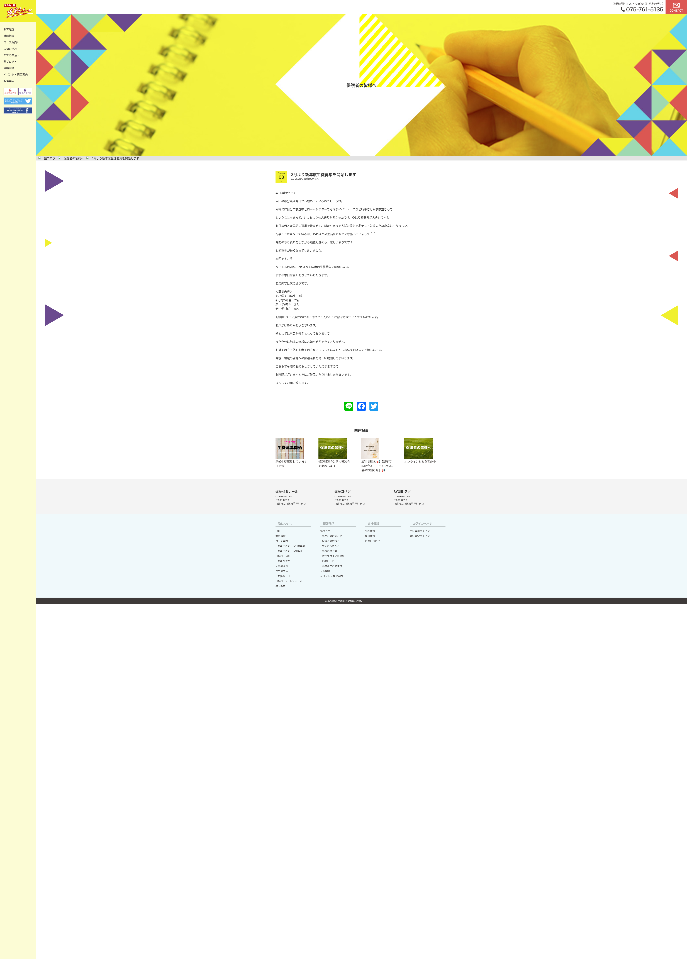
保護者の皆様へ (331, 541)
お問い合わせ (372, 541)
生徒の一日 (283, 576)
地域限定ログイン (420, 536)
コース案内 (11, 42)
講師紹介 (9, 36)
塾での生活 (11, 55)
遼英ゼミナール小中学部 (291, 546)
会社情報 (370, 531)
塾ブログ (9, 61)
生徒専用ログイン (420, 531)
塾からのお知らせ (332, 536)
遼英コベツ (283, 561)
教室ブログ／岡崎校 (333, 556)
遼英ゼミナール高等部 (289, 551)
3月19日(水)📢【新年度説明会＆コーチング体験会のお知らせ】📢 (377, 466)
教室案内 (9, 81)
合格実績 (9, 68)
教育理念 (9, 29)
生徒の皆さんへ (331, 546)
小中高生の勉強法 (332, 566)
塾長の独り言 (329, 551)
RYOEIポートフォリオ (289, 581)
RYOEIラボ (283, 556)
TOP (278, 531)
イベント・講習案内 (16, 74)
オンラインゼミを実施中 (420, 462)
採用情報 (370, 536)
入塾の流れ (10, 48)
